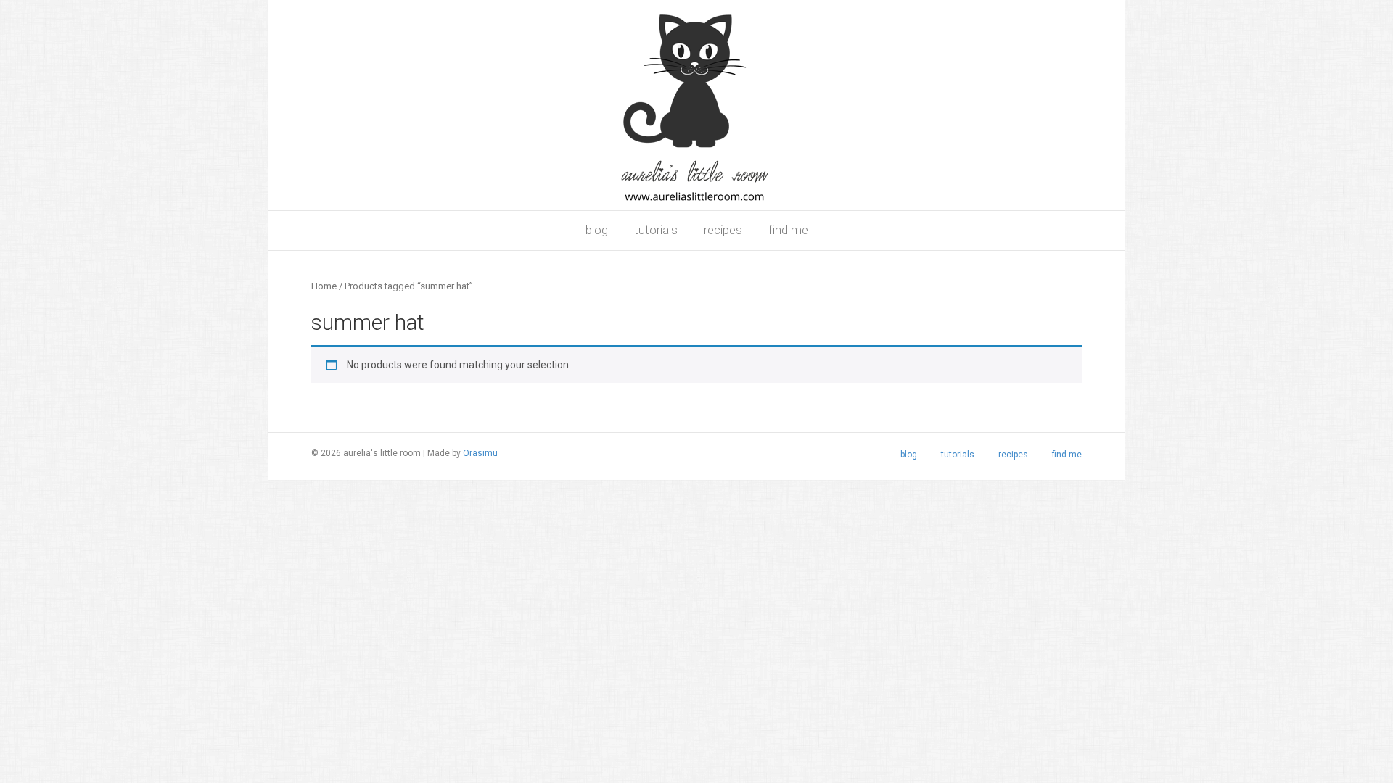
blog (596, 230)
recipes (723, 230)
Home (324, 286)
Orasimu (480, 453)
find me (788, 230)
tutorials (656, 230)
